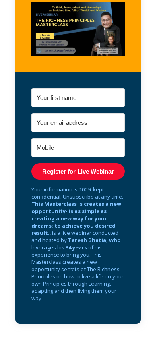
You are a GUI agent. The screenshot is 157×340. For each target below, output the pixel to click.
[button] (78, 29)
